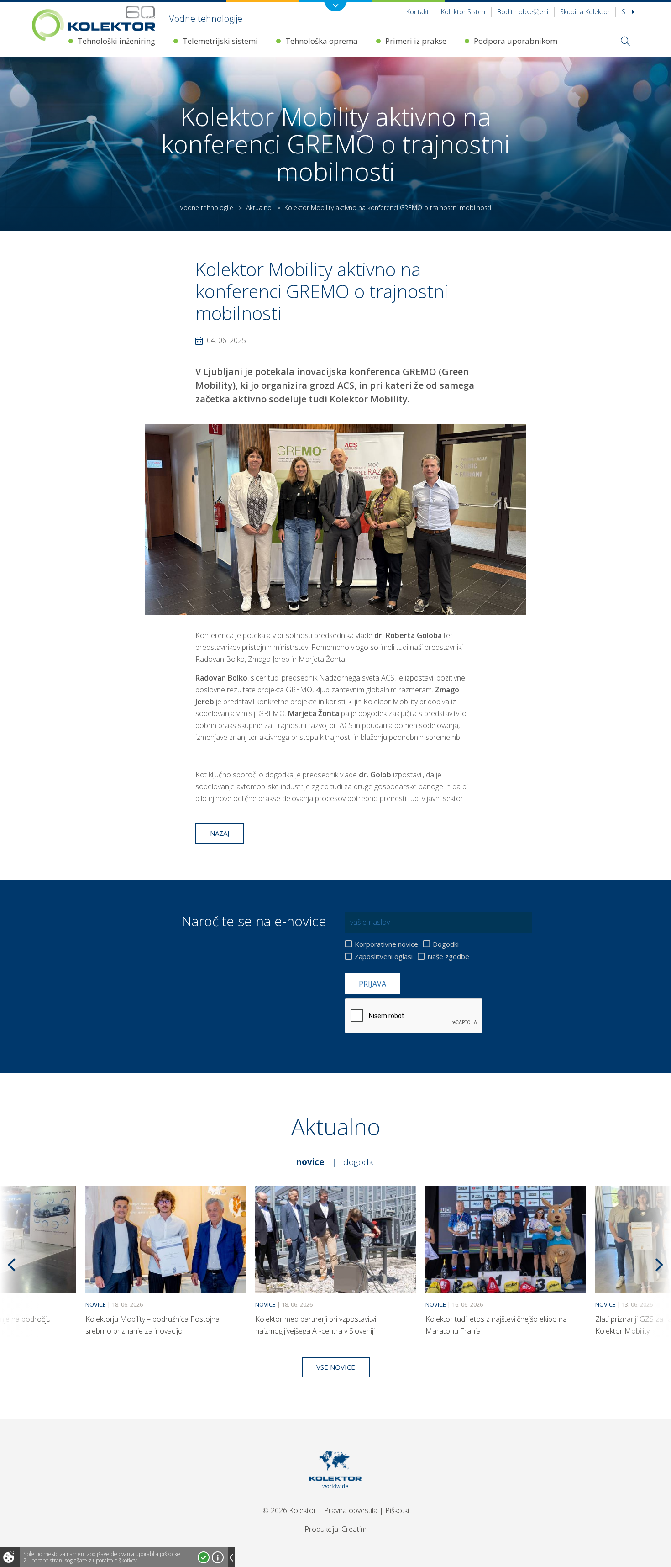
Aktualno (259, 207)
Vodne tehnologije (206, 207)
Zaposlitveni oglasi (384, 956)
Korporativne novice (386, 944)
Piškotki (397, 1510)
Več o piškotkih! (218, 1557)
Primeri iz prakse (415, 41)
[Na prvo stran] (335, 1499)
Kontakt (417, 11)
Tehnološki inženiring (116, 41)
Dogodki (446, 944)
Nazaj (219, 833)
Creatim (354, 1529)
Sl (626, 11)
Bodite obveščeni (522, 11)
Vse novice (335, 1367)
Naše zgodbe (448, 956)
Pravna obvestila (350, 1510)
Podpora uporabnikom (515, 41)
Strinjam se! (204, 1557)
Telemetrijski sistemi (220, 41)
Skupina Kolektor (585, 11)
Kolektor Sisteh (463, 11)
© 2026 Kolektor (289, 1510)
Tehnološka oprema (321, 41)
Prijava (372, 984)
